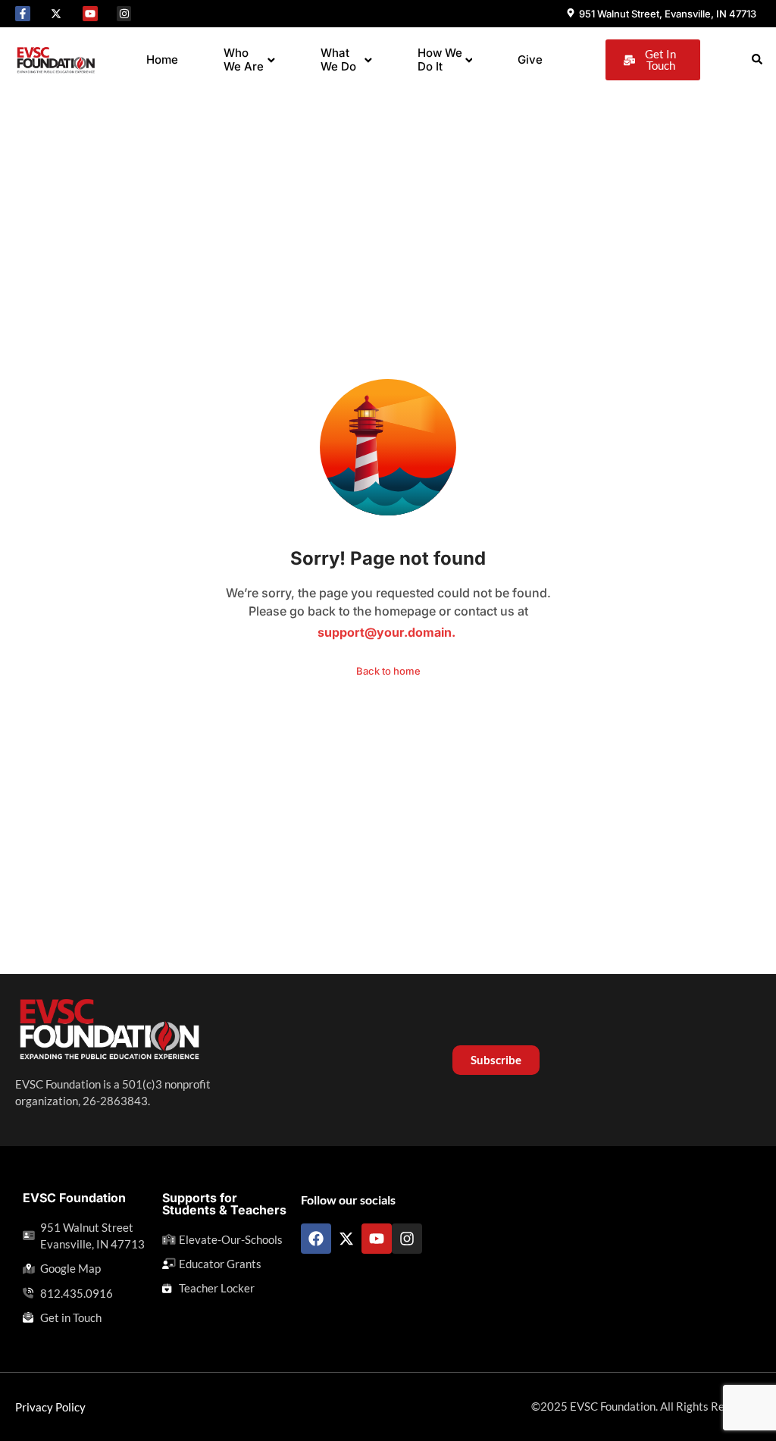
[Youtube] (90, 13)
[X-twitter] (56, 13)
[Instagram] (124, 13)
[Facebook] (316, 1238)
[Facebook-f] (22, 13)
